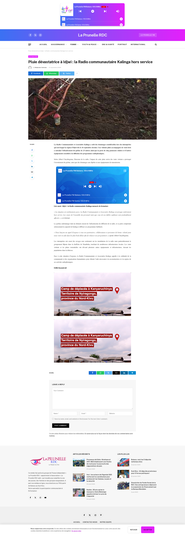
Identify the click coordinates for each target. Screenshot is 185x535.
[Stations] (125, 171)
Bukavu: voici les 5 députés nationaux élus (141, 461)
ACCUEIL (43, 44)
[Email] (32, 172)
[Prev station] (105, 11)
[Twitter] (32, 161)
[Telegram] (32, 177)
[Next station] (80, 11)
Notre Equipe (106, 522)
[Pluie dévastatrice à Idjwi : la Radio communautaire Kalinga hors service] (92, 109)
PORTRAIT (122, 44)
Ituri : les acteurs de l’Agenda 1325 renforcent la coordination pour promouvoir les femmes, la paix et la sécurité (99, 478)
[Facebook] (32, 150)
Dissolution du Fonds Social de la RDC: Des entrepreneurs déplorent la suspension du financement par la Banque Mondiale (144, 486)
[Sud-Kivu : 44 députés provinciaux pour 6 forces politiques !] (123, 474)
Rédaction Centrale (41, 67)
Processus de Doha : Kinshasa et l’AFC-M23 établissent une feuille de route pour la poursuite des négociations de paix (99, 463)
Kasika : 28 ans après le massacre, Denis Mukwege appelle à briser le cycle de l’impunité (96, 493)
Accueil (76, 522)
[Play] (92, 11)
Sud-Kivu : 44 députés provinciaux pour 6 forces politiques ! (144, 472)
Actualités (33, 56)
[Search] (155, 44)
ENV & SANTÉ (108, 44)
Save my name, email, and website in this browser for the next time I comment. (81, 419)
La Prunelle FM (148, 35)
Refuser (133, 530)
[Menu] (29, 44)
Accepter (148, 530)
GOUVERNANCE (58, 44)
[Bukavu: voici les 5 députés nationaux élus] (123, 462)
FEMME (73, 44)
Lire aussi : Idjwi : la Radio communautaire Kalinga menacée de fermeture (81, 206)
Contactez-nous (90, 522)
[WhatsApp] (32, 155)
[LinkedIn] (32, 166)
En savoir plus (76, 531)
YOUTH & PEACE (89, 44)
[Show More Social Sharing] (77, 73)
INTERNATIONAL (138, 44)
